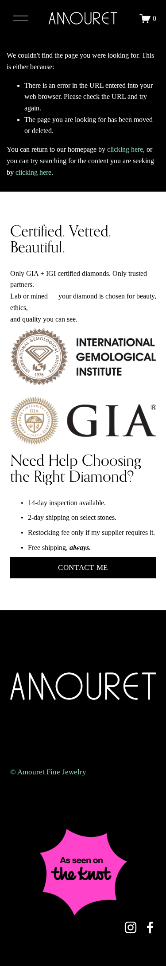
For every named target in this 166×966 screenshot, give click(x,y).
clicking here (125, 149)
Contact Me (83, 567)
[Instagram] (130, 927)
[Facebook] (150, 927)
